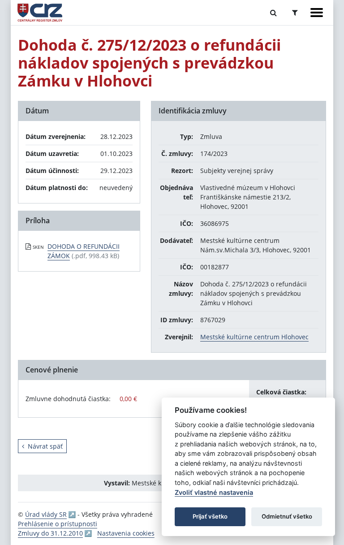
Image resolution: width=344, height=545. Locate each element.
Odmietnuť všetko (287, 516)
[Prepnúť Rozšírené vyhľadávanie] (295, 12)
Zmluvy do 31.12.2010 (50, 533)
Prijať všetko (210, 516)
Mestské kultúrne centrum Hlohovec (254, 337)
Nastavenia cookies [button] (126, 533)
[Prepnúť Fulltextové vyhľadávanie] (273, 12)
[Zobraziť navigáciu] (316, 12)
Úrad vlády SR (46, 514)
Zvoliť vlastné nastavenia (214, 492)
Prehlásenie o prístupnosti (57, 523)
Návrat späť (45, 446)
